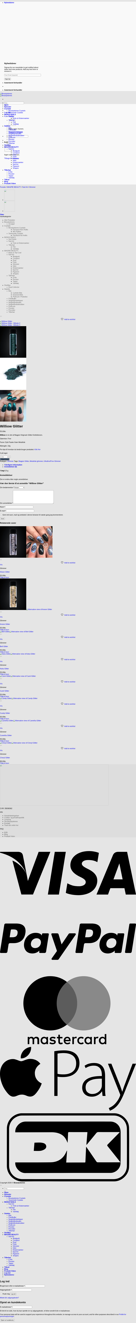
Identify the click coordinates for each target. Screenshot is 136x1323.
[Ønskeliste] (1, 316)
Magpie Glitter (23, 461)
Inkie (14, 160)
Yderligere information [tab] (13, 465)
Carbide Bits (17, 293)
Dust (14, 155)
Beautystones (9, 222)
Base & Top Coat (14, 253)
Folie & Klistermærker (21, 118)
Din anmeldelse (6, 503)
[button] (9, 3)
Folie (15, 157)
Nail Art (11, 116)
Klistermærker (18, 162)
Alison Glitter (5, 572)
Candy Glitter (5, 713)
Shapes (16, 168)
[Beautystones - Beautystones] (6, 94)
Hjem (6, 105)
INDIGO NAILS (10, 114)
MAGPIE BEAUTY (14, 187)
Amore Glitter (5, 624)
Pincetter (11, 141)
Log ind (13, 1294)
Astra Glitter (4, 669)
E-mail (3, 511)
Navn (2, 507)
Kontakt (7, 823)
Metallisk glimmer (36, 461)
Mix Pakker (17, 231)
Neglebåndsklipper (15, 132)
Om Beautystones (11, 821)
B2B (6, 832)
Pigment (16, 166)
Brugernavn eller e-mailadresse (12, 1286)
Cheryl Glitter (5, 758)
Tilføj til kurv (4, 459)
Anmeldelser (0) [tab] (10, 467)
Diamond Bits (18, 295)
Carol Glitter (4, 691)
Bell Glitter (4, 646)
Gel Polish (12, 239)
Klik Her (37, 449)
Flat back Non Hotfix (20, 230)
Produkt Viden (10, 183)
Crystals (7, 109)
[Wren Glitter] (9, 200)
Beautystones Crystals (16, 111)
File (14, 247)
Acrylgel (11, 224)
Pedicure (11, 137)
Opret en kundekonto (7, 1320)
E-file (10, 172)
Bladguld (16, 151)
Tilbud (6, 180)
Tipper (10, 176)
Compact (16, 153)
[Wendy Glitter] (9, 211)
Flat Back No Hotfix (20, 235)
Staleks (7, 126)
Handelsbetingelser (11, 816)
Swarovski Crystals (15, 112)
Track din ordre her (11, 825)
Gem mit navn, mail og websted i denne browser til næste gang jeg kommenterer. (33, 515)
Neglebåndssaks (14, 134)
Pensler (11, 139)
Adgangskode (6, 1290)
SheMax (7, 285)
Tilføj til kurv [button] (4, 577)
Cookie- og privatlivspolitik (14, 818)
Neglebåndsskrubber (16, 135)
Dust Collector (13, 287)
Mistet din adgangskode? (9, 1298)
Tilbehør (7, 170)
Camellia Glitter (6, 735)
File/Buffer (12, 130)
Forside (3, 187)
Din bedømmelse (7, 487)
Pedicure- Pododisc (20, 297)
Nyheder (7, 107)
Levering (7, 819)
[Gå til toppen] (1, 1185)
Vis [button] (1, 565)
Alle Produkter (9, 220)
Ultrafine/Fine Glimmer (52, 461)
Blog (6, 181)
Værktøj (11, 178)
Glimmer (16, 158)
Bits (9, 128)
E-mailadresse (6, 1307)
